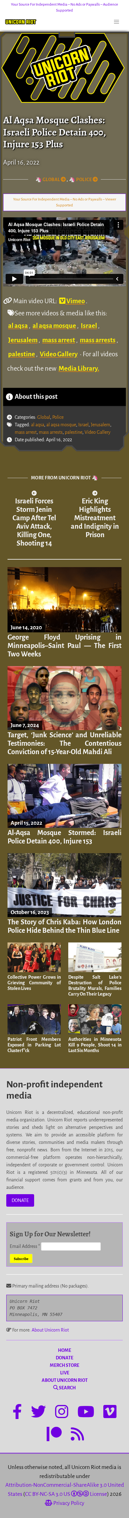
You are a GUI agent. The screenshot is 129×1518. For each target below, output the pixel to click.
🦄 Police (81, 179)
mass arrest (58, 340)
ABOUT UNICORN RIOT (65, 1380)
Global (43, 417)
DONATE (20, 1200)
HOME (64, 1350)
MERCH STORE (64, 1365)
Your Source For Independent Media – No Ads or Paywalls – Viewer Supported (64, 202)
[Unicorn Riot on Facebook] (17, 1412)
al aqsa (18, 325)
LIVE (64, 1372)
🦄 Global (48, 179)
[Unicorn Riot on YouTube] (85, 1412)
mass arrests (98, 340)
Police (58, 417)
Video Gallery (59, 354)
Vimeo (75, 301)
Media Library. (79, 368)
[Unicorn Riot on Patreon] (54, 1435)
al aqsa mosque (54, 325)
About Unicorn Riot (50, 1330)
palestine (21, 354)
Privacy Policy (68, 1503)
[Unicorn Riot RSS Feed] (77, 1435)
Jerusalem (23, 340)
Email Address (25, 1246)
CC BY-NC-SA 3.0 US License (66, 1494)
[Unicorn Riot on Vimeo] (109, 1412)
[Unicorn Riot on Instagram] (61, 1412)
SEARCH (67, 1387)
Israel (89, 325)
